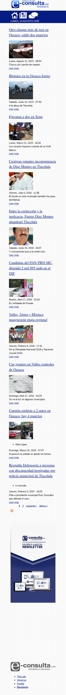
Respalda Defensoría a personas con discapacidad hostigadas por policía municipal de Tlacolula (32, 470)
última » (43, 505)
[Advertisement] (35, 627)
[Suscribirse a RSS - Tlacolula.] (12, 511)
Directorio (22, 687)
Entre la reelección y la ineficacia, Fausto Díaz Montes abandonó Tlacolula (31, 216)
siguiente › (31, 505)
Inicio (15, 15)
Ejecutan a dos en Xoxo (26, 116)
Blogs (39, 15)
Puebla (20, 683)
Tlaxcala (21, 676)
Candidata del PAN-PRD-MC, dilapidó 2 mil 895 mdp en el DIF (31, 268)
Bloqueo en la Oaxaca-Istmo (29, 75)
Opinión (33, 15)
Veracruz (21, 680)
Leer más (14, 68)
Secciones (23, 15)
